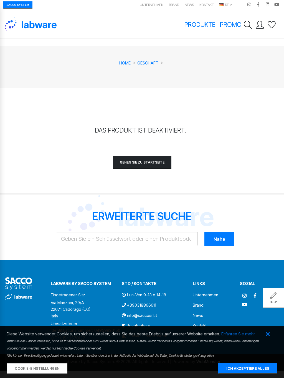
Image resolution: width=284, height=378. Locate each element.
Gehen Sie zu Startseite (142, 162)
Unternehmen (152, 5)
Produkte (199, 24)
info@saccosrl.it (142, 315)
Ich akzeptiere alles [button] (247, 368)
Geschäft (147, 63)
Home (125, 63)
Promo (231, 24)
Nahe (219, 239)
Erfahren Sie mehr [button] (238, 333)
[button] (267, 334)
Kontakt (206, 5)
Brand (174, 5)
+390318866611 (141, 305)
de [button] (226, 5)
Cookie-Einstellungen (37, 368)
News (189, 5)
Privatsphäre (138, 325)
